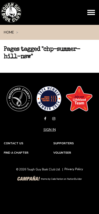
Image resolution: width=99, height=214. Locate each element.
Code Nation (57, 179)
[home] (11, 12)
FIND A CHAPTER (16, 153)
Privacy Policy (73, 169)
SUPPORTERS (63, 143)
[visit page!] (45, 118)
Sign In (49, 129)
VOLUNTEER (62, 153)
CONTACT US (13, 143)
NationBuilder (74, 179)
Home (9, 32)
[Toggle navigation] (91, 12)
